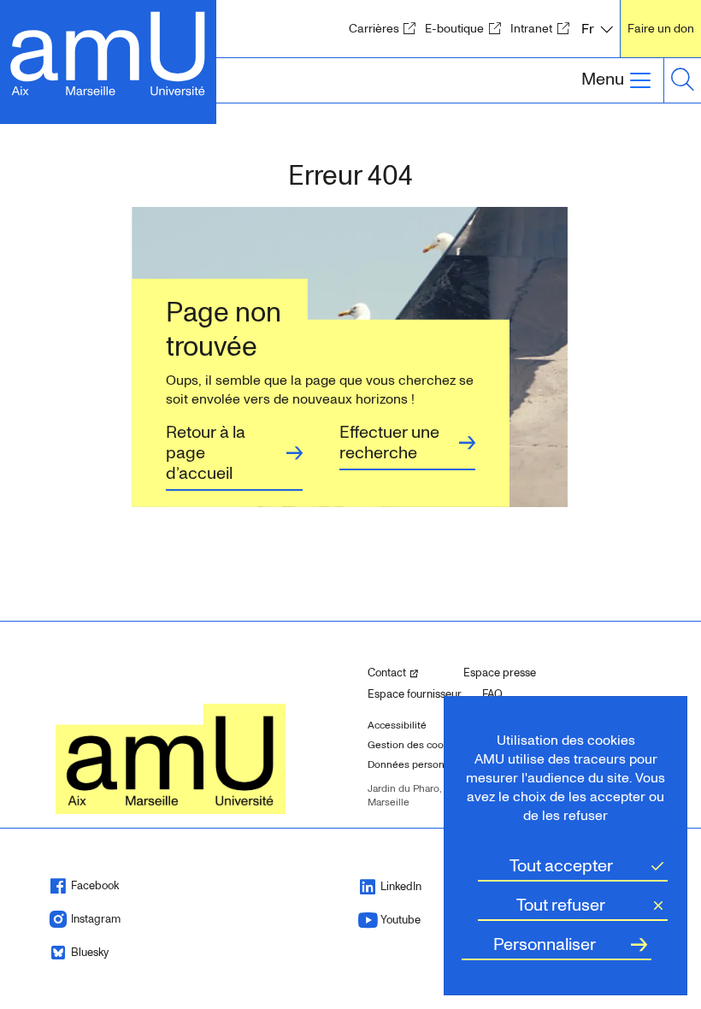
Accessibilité (397, 725)
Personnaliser (544, 945)
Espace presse (499, 673)
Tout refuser (560, 906)
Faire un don (660, 29)
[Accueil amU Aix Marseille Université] (108, 51)
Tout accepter (561, 866)
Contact (409, 672)
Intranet (543, 28)
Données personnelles (420, 765)
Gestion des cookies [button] (415, 745)
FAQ (492, 694)
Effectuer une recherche (389, 442)
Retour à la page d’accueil (205, 453)
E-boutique (466, 28)
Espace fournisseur (415, 694)
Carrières (385, 28)
